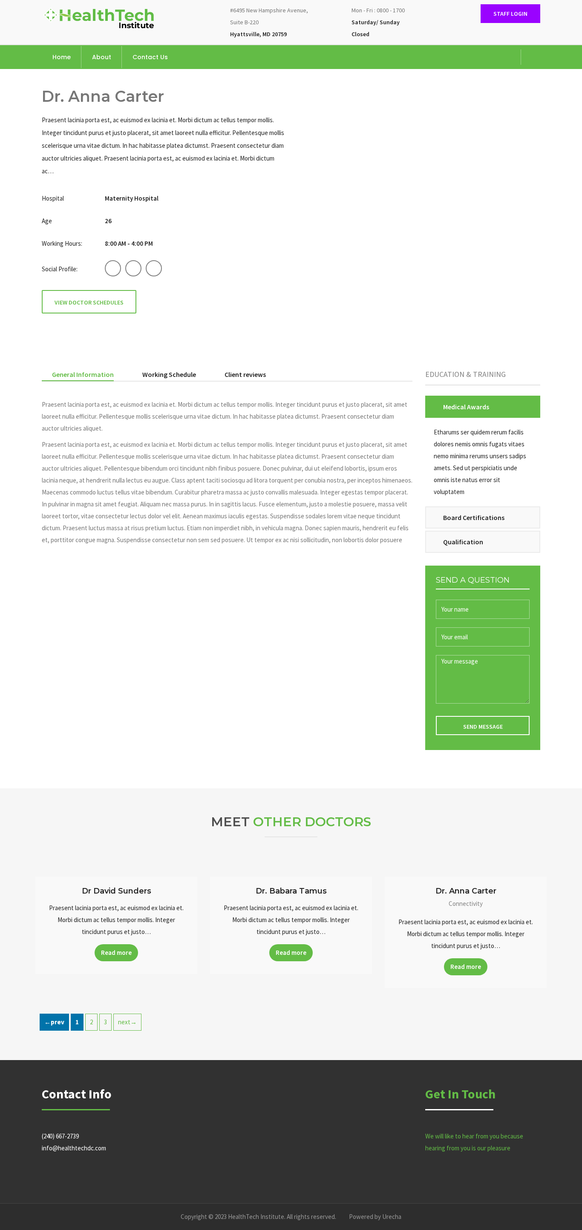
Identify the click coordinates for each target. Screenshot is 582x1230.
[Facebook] (484, 51)
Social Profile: (60, 269)
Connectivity (466, 904)
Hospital (53, 198)
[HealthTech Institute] (99, 17)
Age (47, 221)
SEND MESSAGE (483, 726)
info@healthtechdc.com (74, 1148)
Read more (116, 952)
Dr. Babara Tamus (291, 891)
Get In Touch (460, 1094)
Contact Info (77, 1094)
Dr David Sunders (116, 891)
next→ (127, 1022)
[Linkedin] (510, 51)
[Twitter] (497, 51)
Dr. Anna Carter (465, 891)
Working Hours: (62, 243)
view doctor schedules (89, 302)
